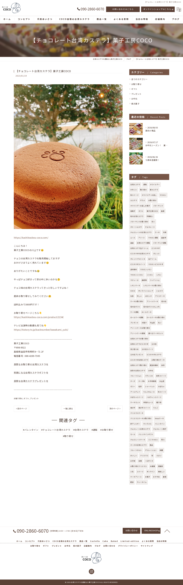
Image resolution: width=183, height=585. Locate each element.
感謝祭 (160, 466)
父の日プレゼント (136, 354)
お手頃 (132, 461)
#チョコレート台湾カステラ (55, 429)
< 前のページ (21, 408)
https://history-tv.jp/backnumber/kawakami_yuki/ (41, 329)
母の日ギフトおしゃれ (151, 307)
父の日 (154, 344)
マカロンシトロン (136, 275)
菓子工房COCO (152, 211)
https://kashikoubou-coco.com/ (31, 237)
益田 (132, 243)
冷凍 (164, 232)
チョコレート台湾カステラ (140, 429)
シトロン (150, 275)
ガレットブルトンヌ (137, 259)
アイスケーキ (160, 296)
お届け (144, 322)
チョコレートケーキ (137, 439)
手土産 (152, 322)
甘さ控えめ (134, 349)
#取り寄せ (68, 436)
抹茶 (163, 365)
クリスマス (144, 455)
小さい (158, 455)
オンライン (151, 471)
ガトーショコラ (136, 227)
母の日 (163, 301)
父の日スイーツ (147, 349)
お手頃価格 (152, 381)
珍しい (139, 296)
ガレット (156, 253)
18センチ (148, 296)
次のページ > (114, 408)
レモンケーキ (135, 285)
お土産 (161, 381)
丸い (159, 322)
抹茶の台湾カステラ (137, 370)
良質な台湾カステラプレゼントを (31, 381)
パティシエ (149, 376)
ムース (132, 237)
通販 (145, 184)
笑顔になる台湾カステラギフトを (31, 372)
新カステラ (154, 189)
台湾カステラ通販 (143, 243)
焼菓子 (132, 211)
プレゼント (34, 398)
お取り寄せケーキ (158, 360)
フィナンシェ (155, 280)
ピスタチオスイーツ (137, 264)
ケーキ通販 (134, 312)
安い (153, 221)
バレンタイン (160, 424)
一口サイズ (149, 461)
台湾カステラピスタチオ (139, 344)
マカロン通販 (153, 237)
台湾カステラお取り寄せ (139, 338)
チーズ (132, 381)
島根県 (144, 280)
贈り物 (158, 402)
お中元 (134, 98)
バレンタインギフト (146, 434)
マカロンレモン (146, 269)
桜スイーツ (134, 195)
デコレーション (150, 450)
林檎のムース (148, 402)
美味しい (161, 471)
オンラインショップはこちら (157, 9)
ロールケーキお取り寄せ (156, 317)
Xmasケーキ (159, 418)
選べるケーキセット (155, 333)
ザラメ (142, 200)
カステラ (133, 200)
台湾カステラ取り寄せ (138, 365)
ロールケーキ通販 (136, 317)
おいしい (133, 455)
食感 (164, 477)
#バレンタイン (30, 429)
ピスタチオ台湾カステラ (139, 360)
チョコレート (150, 227)
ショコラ (159, 291)
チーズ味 (141, 381)
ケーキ (157, 232)
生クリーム (152, 259)
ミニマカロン (153, 439)
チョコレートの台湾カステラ (141, 232)
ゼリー (132, 386)
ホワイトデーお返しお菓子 (140, 206)
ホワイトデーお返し (149, 195)
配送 (132, 482)
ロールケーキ (147, 312)
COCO (132, 291)
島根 (162, 211)
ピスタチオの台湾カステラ (140, 253)
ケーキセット (135, 402)
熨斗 (163, 439)
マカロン (163, 195)
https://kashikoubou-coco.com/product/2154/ (39, 317)
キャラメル (147, 424)
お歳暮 (152, 466)
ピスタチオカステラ (154, 354)
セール (132, 434)
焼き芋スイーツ (144, 408)
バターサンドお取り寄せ (139, 221)
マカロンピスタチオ (155, 264)
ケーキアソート (136, 477)
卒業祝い (150, 216)
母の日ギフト (135, 307)
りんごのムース (148, 392)
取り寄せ (143, 189)
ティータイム (142, 482)
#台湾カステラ (80, 429)
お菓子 (147, 477)
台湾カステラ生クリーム (139, 248)
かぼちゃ (161, 386)
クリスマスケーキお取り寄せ (141, 418)
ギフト (26, 398)
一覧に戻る (68, 408)
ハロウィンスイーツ (154, 397)
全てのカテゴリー (139, 79)
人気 (132, 471)
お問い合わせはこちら (123, 9)
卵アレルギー (135, 424)
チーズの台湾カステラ (138, 445)
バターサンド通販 (159, 243)
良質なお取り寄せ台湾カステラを (31, 364)
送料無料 (133, 269)
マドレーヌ (134, 280)
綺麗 (161, 450)
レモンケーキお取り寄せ (152, 285)
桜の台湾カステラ (136, 216)
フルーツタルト (136, 450)
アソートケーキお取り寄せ (140, 328)
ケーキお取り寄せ (136, 301)
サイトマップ (147, 546)
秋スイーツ (162, 392)
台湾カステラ (135, 184)
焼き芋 (132, 408)
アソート (141, 237)
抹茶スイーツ (161, 376)
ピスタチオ (156, 248)
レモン (158, 275)
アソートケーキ (152, 301)
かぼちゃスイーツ (136, 397)
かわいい (133, 189)
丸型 (132, 296)
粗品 (151, 445)
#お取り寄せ (106, 429)
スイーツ (140, 471)
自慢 (140, 461)
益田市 (163, 237)
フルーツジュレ (136, 376)
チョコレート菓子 (159, 429)
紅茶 (140, 386)
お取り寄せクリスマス (138, 466)
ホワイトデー (155, 184)
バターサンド (158, 206)
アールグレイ (135, 392)
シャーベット (150, 386)
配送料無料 (154, 365)
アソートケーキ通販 (137, 333)
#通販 (95, 429)
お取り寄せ (18, 398)
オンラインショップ (145, 291)
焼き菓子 (135, 103)
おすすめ (156, 477)
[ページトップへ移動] (167, 530)
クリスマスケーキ (136, 413)
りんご (155, 408)
